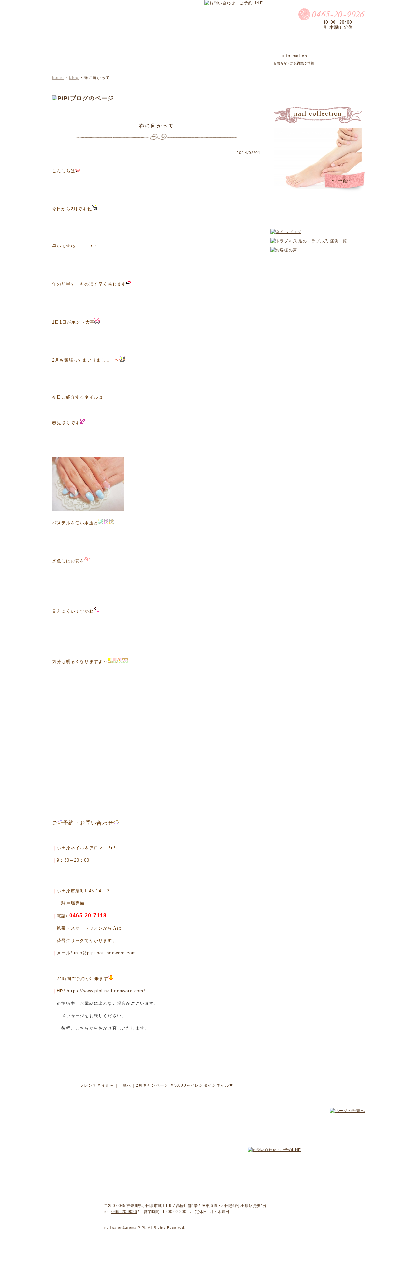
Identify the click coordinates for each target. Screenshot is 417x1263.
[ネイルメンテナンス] (237, 59)
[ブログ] (195, 59)
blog (74, 77)
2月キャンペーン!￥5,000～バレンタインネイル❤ (184, 1085)
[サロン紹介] (130, 59)
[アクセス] (338, 60)
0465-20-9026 (124, 1211)
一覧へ (125, 1085)
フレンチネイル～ (97, 1085)
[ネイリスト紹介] (86, 59)
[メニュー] (166, 60)
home (58, 77)
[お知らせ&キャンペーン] (294, 59)
